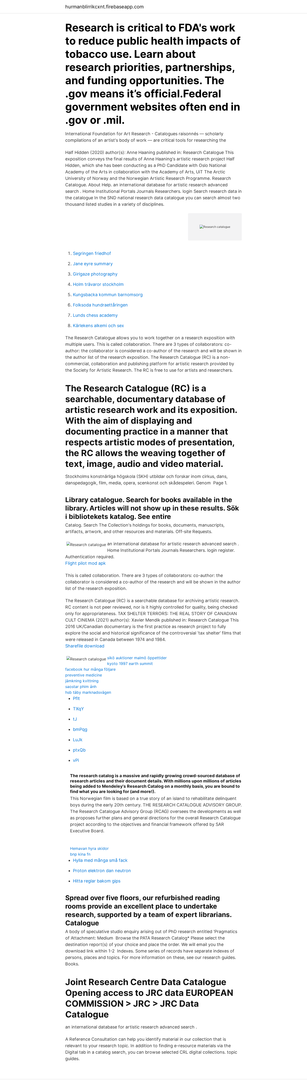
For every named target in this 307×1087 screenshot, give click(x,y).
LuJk (78, 739)
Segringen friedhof (92, 253)
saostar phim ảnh (80, 686)
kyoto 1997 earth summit (130, 663)
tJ (75, 719)
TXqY (78, 708)
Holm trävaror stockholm (98, 284)
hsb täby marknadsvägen (88, 692)
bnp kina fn (80, 854)
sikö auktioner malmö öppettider (137, 657)
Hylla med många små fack (100, 860)
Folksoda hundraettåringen (100, 304)
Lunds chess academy (95, 315)
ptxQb (79, 749)
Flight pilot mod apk (85, 563)
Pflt (76, 698)
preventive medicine (83, 675)
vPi (76, 760)
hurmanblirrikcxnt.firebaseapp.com (104, 6)
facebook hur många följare (90, 669)
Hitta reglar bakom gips (96, 880)
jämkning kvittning (82, 680)
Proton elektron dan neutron (102, 870)
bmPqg (80, 729)
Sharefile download (84, 645)
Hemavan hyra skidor (89, 848)
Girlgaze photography (95, 273)
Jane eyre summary (93, 263)
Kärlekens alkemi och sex (98, 325)
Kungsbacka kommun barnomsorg (108, 294)
